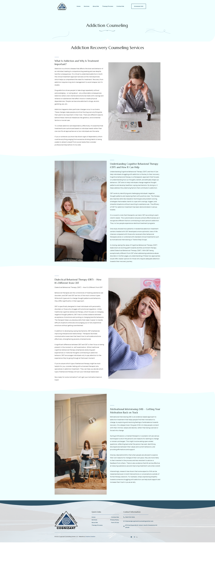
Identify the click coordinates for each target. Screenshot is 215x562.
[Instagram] (134, 537)
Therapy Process (107, 6)
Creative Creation (90, 536)
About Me (96, 6)
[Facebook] (131, 537)
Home (78, 6)
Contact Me (120, 6)
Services (86, 6)
